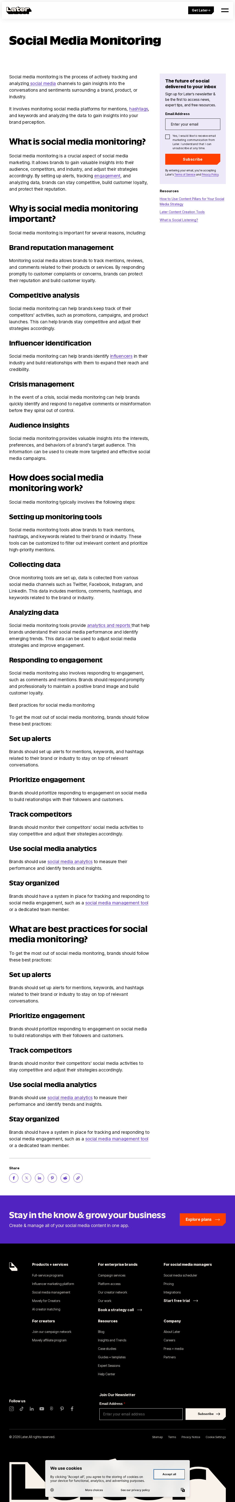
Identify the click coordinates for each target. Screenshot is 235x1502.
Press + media (174, 1349)
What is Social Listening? (179, 220)
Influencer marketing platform (53, 1284)
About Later (172, 1332)
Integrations (172, 1292)
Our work (104, 1301)
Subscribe (192, 159)
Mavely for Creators (46, 1301)
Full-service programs (47, 1275)
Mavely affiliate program (49, 1340)
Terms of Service (184, 174)
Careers (169, 1340)
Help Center (106, 1374)
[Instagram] (11, 1408)
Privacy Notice (191, 1437)
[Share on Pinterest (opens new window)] (52, 1178)
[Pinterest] (62, 1408)
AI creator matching (46, 1309)
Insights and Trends (112, 1340)
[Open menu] (225, 10)
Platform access (109, 1284)
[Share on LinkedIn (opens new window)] (39, 1178)
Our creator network (112, 1292)
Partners (170, 1357)
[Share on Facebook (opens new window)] (13, 1178)
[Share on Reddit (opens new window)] (65, 1178)
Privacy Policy (210, 174)
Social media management (51, 1292)
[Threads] (52, 1408)
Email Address (112, 1404)
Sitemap (157, 1437)
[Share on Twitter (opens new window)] (26, 1178)
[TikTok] (21, 1408)
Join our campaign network (51, 1332)
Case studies (107, 1349)
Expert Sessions (109, 1365)
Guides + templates (112, 1357)
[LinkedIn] (31, 1408)
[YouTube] (41, 1408)
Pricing (169, 1284)
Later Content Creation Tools (182, 212)
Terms (172, 1437)
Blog (101, 1332)
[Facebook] (72, 1408)
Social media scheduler (180, 1275)
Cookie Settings (216, 1437)
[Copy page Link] (78, 1178)
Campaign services (111, 1275)
